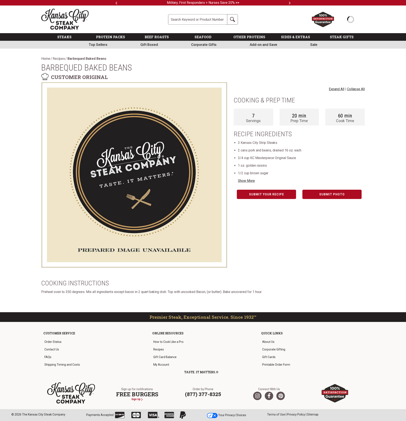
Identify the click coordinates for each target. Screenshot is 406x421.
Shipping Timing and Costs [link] (62, 364)
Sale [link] (313, 44)
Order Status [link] (53, 341)
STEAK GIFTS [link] (342, 37)
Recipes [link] (158, 349)
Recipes (59, 58)
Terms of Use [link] (276, 414)
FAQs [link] (47, 357)
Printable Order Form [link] (276, 364)
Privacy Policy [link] (296, 414)
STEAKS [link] (64, 37)
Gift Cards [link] (269, 357)
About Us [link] (268, 341)
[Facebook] (269, 396)
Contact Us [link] (51, 349)
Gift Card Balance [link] (165, 357)
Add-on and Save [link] (263, 44)
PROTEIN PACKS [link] (110, 37)
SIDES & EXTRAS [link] (295, 37)
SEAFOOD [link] (203, 37)
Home (45, 58)
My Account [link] (161, 364)
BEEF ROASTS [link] (157, 37)
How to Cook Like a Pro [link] (168, 341)
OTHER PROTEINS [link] (249, 37)
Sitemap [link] (312, 414)
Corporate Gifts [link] (204, 44)
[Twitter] (257, 396)
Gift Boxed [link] (149, 44)
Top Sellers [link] (98, 44)
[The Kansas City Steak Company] (71, 393)
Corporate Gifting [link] (273, 349)
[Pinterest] (280, 396)
